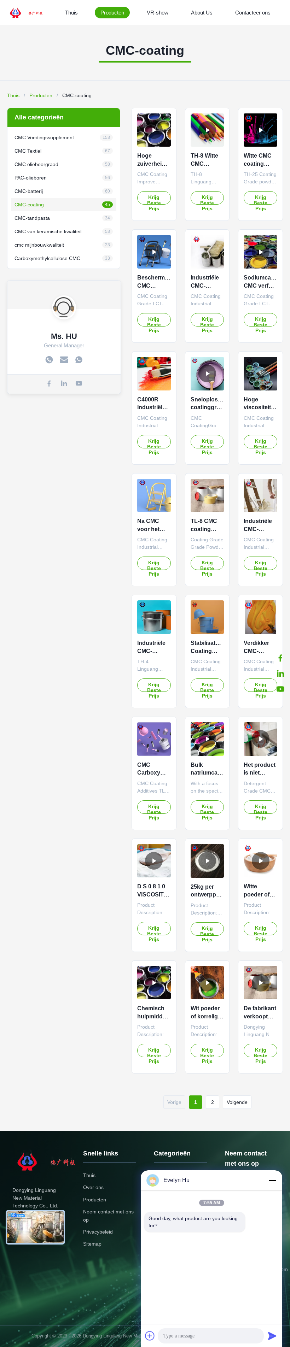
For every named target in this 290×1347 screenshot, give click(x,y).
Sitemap (92, 1244)
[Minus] (272, 1180)
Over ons (93, 1187)
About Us (202, 13)
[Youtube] (280, 689)
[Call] (49, 360)
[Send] (272, 1335)
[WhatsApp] (79, 360)
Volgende (237, 1102)
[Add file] (150, 1335)
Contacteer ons (253, 13)
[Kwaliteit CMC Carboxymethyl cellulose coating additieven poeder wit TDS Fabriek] (154, 739)
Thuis (71, 13)
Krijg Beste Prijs (154, 199)
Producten (112, 13)
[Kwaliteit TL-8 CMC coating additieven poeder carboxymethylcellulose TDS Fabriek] (207, 495)
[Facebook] (280, 658)
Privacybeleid (98, 1232)
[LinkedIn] (280, 673)
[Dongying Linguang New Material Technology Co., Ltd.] (30, 12)
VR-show (157, 13)
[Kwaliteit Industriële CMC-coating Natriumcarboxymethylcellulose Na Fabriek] (207, 252)
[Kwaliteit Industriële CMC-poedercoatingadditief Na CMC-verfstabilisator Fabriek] (260, 495)
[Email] (64, 360)
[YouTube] (78, 384)
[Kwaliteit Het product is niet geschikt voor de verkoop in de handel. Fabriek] (260, 739)
